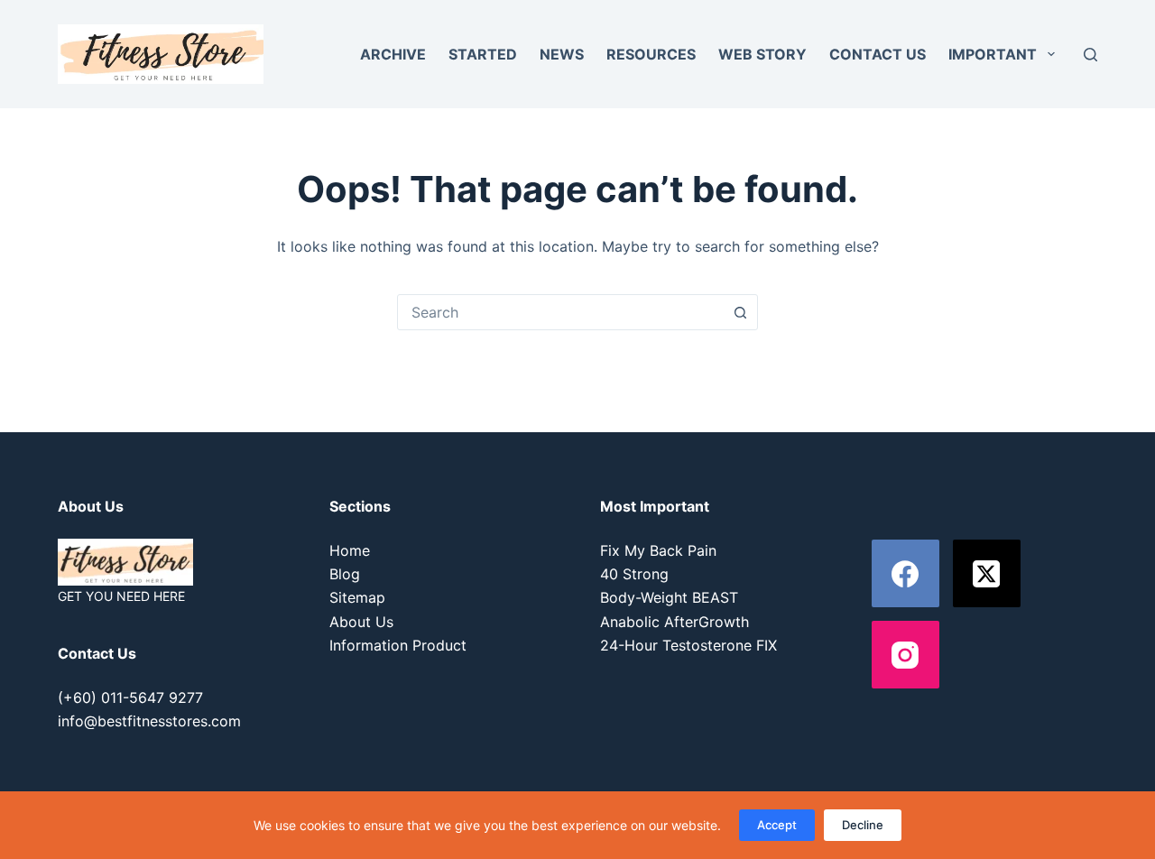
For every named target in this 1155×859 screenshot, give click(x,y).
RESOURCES (651, 54)
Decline (862, 824)
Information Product (398, 645)
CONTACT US (877, 54)
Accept (777, 824)
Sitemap (357, 597)
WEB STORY (762, 54)
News (562, 54)
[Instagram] (905, 654)
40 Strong (634, 574)
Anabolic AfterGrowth (674, 622)
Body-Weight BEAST (669, 597)
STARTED (482, 54)
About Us (361, 622)
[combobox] (560, 312)
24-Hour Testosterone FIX (688, 645)
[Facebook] (905, 573)
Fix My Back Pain (658, 550)
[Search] (1090, 54)
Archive (393, 54)
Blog (344, 574)
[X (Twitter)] (987, 573)
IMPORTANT (992, 54)
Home (349, 550)
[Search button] (740, 312)
